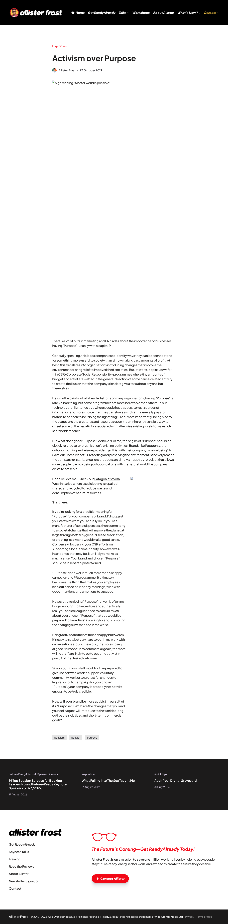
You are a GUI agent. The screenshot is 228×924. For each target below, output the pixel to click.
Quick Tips (160, 774)
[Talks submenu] (128, 13)
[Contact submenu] (218, 13)
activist (75, 737)
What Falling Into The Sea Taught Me (108, 780)
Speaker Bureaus (47, 774)
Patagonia (152, 445)
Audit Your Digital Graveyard (175, 780)
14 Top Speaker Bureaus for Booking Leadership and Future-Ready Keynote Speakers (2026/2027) (38, 784)
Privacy (189, 916)
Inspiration (59, 46)
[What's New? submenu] (199, 13)
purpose (92, 737)
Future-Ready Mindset (22, 774)
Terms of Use (204, 916)
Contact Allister (112, 878)
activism (59, 737)
